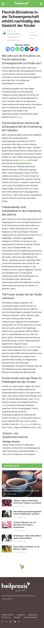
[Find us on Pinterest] (10, 621)
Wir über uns (6, 617)
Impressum (21, 615)
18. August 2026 (20, 541)
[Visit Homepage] (22, 3)
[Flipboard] (31, 49)
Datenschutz (32, 615)
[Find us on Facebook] (2, 621)
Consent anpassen (30, 617)
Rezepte (17, 617)
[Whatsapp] (17, 49)
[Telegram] (22, 49)
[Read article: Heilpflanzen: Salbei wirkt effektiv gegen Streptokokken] (7, 538)
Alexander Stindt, (14, 34)
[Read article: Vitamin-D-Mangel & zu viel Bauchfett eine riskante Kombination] (7, 524)
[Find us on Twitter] (6, 621)
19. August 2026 (20, 530)
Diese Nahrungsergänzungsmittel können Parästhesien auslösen (27, 512)
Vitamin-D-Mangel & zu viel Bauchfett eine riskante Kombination (24, 524)
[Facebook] (8, 49)
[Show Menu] (3, 3)
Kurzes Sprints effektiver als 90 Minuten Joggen (26, 547)
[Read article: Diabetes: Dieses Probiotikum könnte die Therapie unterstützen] (7, 502)
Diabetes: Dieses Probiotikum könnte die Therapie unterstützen (27, 501)
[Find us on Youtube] (15, 621)
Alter (28, 346)
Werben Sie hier (7, 615)
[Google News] (36, 49)
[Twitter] (12, 49)
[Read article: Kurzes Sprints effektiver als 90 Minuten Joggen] (7, 548)
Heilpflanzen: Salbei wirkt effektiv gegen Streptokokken (27, 536)
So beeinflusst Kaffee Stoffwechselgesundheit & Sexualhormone (21, 489)
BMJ (19, 117)
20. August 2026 (10, 494)
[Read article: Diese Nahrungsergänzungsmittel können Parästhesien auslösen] (7, 513)
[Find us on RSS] (19, 621)
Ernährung (23, 160)
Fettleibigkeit (24, 424)
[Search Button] (41, 3)
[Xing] (27, 49)
